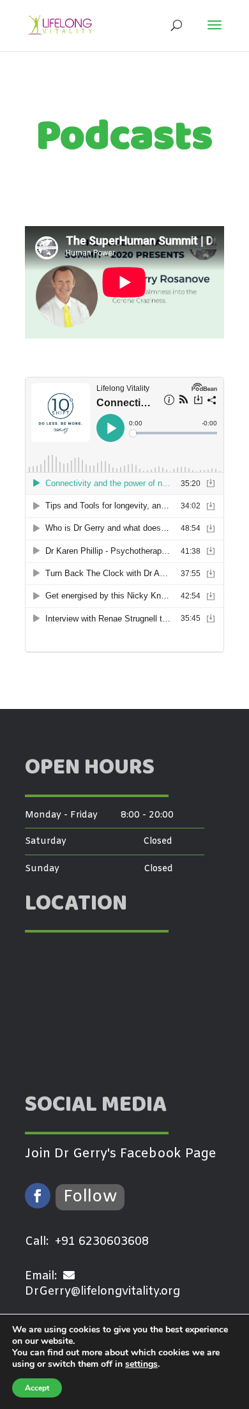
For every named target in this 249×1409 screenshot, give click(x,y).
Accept (37, 1388)
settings (141, 1364)
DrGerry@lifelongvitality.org (102, 1291)
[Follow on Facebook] (37, 1195)
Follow (90, 1197)
